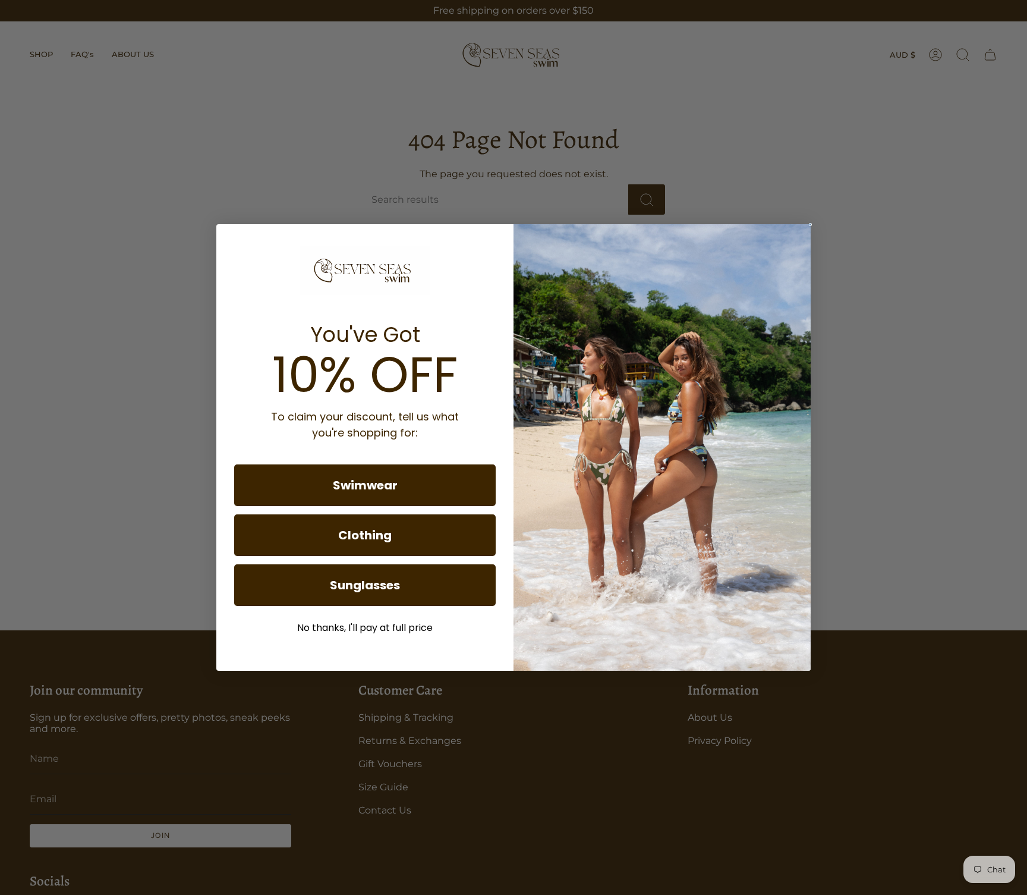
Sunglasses (365, 585)
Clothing (365, 535)
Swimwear (365, 485)
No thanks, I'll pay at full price (365, 628)
